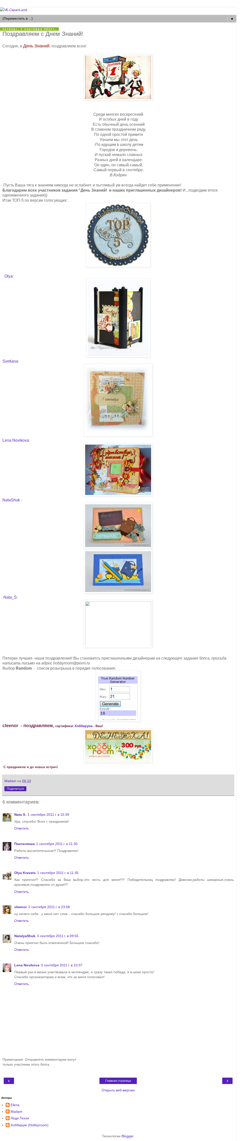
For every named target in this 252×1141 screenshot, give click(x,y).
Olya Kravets (25, 873)
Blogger (127, 1136)
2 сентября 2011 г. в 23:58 (49, 907)
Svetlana (10, 361)
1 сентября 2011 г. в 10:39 (48, 815)
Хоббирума (84, 726)
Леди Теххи (20, 1118)
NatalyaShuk (24, 936)
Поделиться (15, 788)
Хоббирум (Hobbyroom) (29, 1125)
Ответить (21, 828)
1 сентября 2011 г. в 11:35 (58, 873)
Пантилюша (24, 844)
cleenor (20, 907)
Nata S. (20, 815)
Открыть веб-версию (118, 1090)
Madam (16, 1111)
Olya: (9, 276)
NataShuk (11, 500)
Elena (15, 1105)
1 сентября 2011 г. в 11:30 (57, 844)
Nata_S (9, 597)
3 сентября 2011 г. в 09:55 (58, 936)
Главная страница (118, 1081)
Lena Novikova (15, 440)
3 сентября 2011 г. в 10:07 (61, 965)
